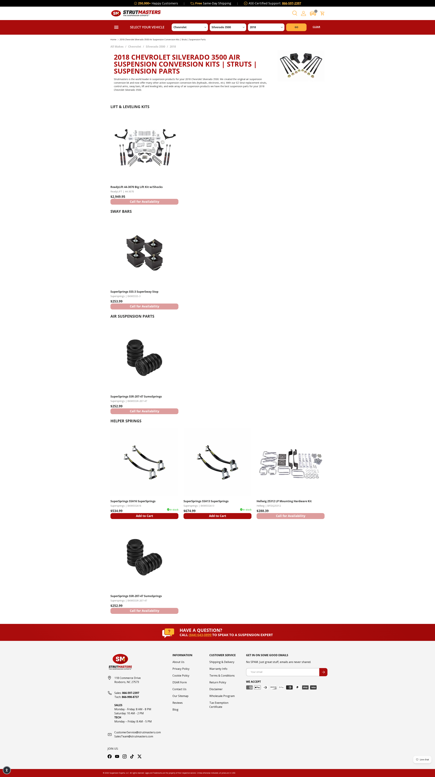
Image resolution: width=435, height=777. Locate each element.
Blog (175, 709)
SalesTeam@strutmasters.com (133, 736)
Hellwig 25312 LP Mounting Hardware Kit (284, 501)
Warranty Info (218, 669)
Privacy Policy (180, 669)
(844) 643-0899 (200, 635)
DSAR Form (179, 682)
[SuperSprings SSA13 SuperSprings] (217, 462)
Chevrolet (134, 46)
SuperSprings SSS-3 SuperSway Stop (134, 291)
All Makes (117, 46)
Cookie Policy (180, 675)
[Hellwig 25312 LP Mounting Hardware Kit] (291, 462)
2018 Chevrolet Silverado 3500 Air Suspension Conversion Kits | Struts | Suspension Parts (163, 40)
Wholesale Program (222, 696)
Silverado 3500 (155, 46)
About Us (178, 662)
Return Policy (217, 682)
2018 (173, 46)
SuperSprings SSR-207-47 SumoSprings (136, 396)
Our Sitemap (180, 696)
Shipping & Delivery (221, 662)
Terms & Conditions (222, 675)
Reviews (177, 703)
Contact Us (179, 689)
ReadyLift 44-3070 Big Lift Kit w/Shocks (136, 187)
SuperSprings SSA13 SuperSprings (206, 501)
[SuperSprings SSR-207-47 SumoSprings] (144, 358)
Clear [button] (316, 26)
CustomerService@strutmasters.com (137, 732)
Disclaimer (216, 689)
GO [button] (296, 27)
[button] (313, 13)
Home (113, 40)
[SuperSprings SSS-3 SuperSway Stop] (144, 253)
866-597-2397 (291, 3)
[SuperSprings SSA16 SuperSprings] (144, 462)
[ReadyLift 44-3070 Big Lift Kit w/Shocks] (144, 148)
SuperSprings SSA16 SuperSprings (132, 501)
